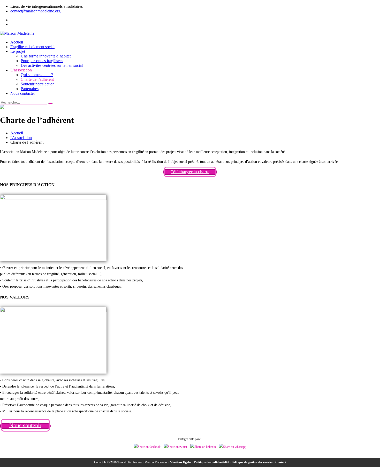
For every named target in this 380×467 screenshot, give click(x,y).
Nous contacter (22, 93)
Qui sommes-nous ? (37, 74)
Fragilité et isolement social (32, 47)
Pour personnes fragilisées (42, 61)
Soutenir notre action (38, 84)
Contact (280, 462)
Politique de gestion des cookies (252, 462)
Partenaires (30, 88)
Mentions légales (181, 462)
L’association (21, 70)
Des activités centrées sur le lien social (52, 65)
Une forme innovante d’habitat (46, 56)
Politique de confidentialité (211, 462)
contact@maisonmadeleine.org (35, 11)
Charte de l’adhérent (37, 79)
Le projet (17, 51)
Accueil (16, 42)
